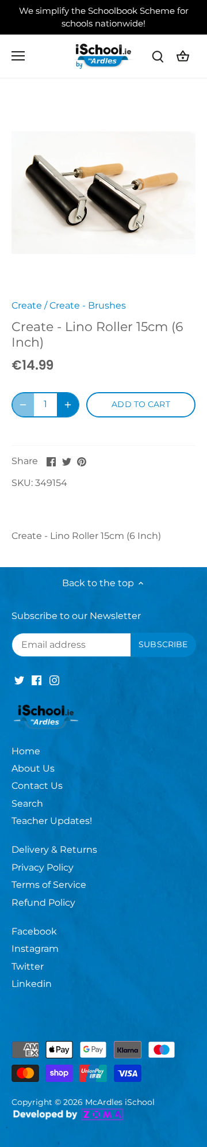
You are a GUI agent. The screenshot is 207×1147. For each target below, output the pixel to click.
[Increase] (68, 405)
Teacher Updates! (52, 820)
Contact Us (37, 785)
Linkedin (32, 983)
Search (27, 803)
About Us (33, 768)
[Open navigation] (18, 55)
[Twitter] (19, 680)
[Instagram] (54, 680)
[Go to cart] (183, 56)
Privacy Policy (43, 867)
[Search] (157, 56)
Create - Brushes (87, 305)
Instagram (35, 948)
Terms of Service (49, 884)
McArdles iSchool (120, 1102)
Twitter (28, 966)
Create (27, 305)
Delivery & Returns (54, 849)
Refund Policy (43, 902)
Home (26, 751)
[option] (103, 193)
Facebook (34, 931)
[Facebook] (36, 680)
